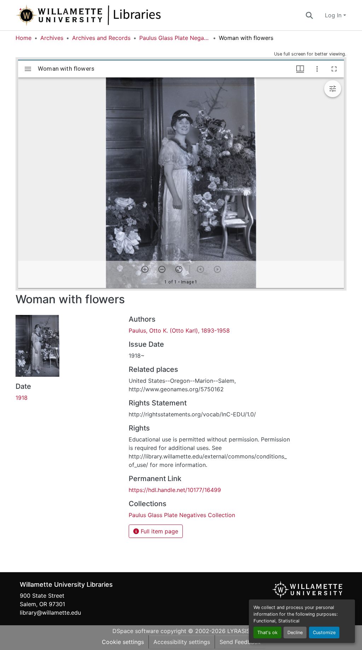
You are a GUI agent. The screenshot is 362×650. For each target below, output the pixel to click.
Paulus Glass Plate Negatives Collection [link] (174, 37)
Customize (324, 632)
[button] (112, 15)
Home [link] (23, 37)
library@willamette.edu (50, 612)
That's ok (267, 632)
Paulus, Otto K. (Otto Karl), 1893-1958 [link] (179, 330)
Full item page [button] (158, 531)
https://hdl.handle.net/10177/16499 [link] (175, 489)
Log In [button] (334, 15)
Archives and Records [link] (101, 37)
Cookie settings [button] (123, 641)
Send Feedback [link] (240, 641)
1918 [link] (22, 397)
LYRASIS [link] (238, 630)
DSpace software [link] (135, 630)
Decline (295, 632)
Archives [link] (51, 37)
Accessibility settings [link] (181, 641)
